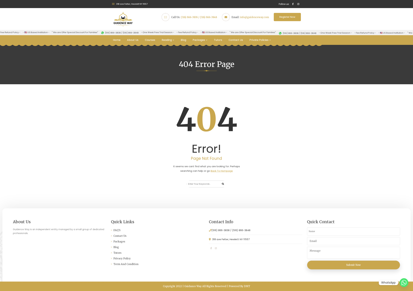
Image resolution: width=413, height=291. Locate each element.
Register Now (287, 17)
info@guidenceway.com (254, 17)
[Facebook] (211, 248)
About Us (132, 40)
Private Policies (258, 40)
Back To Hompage (222, 171)
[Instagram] (216, 248)
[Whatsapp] (404, 282)
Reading (167, 40)
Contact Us (236, 40)
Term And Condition (125, 264)
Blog (183, 40)
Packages (199, 40)
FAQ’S (117, 230)
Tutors (218, 40)
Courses (150, 40)
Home (117, 40)
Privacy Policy (122, 258)
